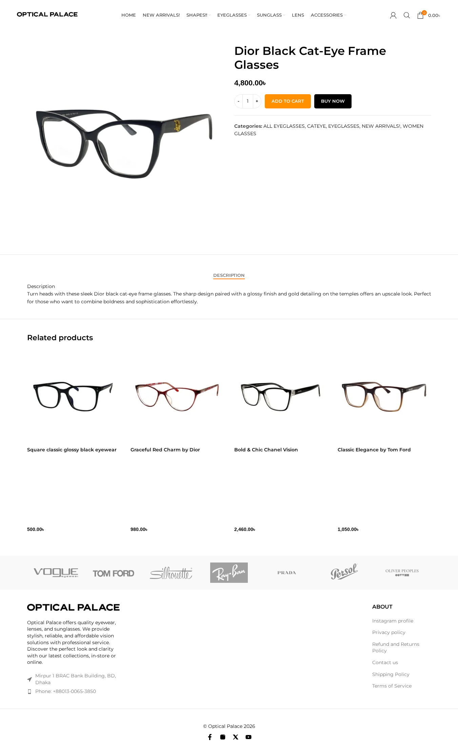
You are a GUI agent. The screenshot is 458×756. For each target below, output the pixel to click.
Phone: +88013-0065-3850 (65, 691)
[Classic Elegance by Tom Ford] (384, 397)
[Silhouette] (171, 573)
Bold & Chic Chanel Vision (266, 450)
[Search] (407, 15)
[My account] (393, 15)
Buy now (333, 101)
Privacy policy (388, 632)
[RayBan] (229, 573)
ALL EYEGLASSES (284, 126)
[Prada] (287, 573)
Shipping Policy (391, 674)
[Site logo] (47, 15)
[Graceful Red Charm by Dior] (177, 397)
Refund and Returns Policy (395, 647)
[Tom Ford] (113, 573)
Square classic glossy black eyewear (72, 450)
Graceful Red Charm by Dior (165, 450)
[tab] (229, 275)
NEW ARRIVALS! (381, 126)
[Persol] (344, 573)
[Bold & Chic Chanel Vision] (281, 397)
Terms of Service (392, 686)
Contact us (385, 662)
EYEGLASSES (343, 126)
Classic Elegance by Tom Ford (374, 450)
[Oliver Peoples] (402, 573)
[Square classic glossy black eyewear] (74, 397)
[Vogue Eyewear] (56, 573)
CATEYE (316, 126)
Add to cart (288, 101)
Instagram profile (392, 621)
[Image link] (74, 608)
